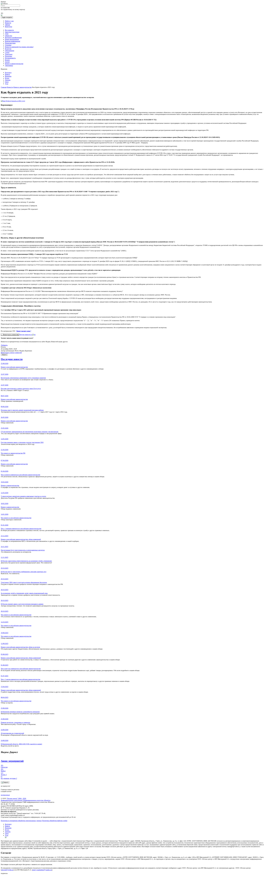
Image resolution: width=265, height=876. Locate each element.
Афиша (7, 25)
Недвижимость (10, 58)
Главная (3, 87)
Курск (7, 78)
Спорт (7, 52)
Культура (8, 49)
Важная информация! (12, 41)
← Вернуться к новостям (10, 334)
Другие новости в (25, 334)
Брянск (7, 74)
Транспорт (8, 54)
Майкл (3, 770)
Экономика (9, 65)
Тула (6, 84)
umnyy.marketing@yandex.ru (42, 870)
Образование (9, 50)
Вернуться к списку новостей (11, 352)
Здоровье (8, 45)
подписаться (5, 795)
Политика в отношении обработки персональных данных (21, 821)
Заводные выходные (12, 32)
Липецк (7, 80)
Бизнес (7, 60)
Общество (8, 36)
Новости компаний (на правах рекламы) (19, 47)
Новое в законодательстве (14, 64)
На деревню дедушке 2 (9, 777)
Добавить (4, 345)
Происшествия (10, 43)
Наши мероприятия (12, 39)
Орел (7, 82)
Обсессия (4, 766)
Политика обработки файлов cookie (54, 821)
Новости (8, 23)
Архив (7, 62)
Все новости (9, 30)
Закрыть (4, 354)
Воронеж (8, 76)
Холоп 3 (4, 774)
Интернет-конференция (13, 37)
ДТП (6, 34)
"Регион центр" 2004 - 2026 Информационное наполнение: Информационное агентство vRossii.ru (25, 799)
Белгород (8, 72)
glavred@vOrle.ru (7, 870)
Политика (8, 56)
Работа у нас (9, 21)
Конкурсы (8, 26)
